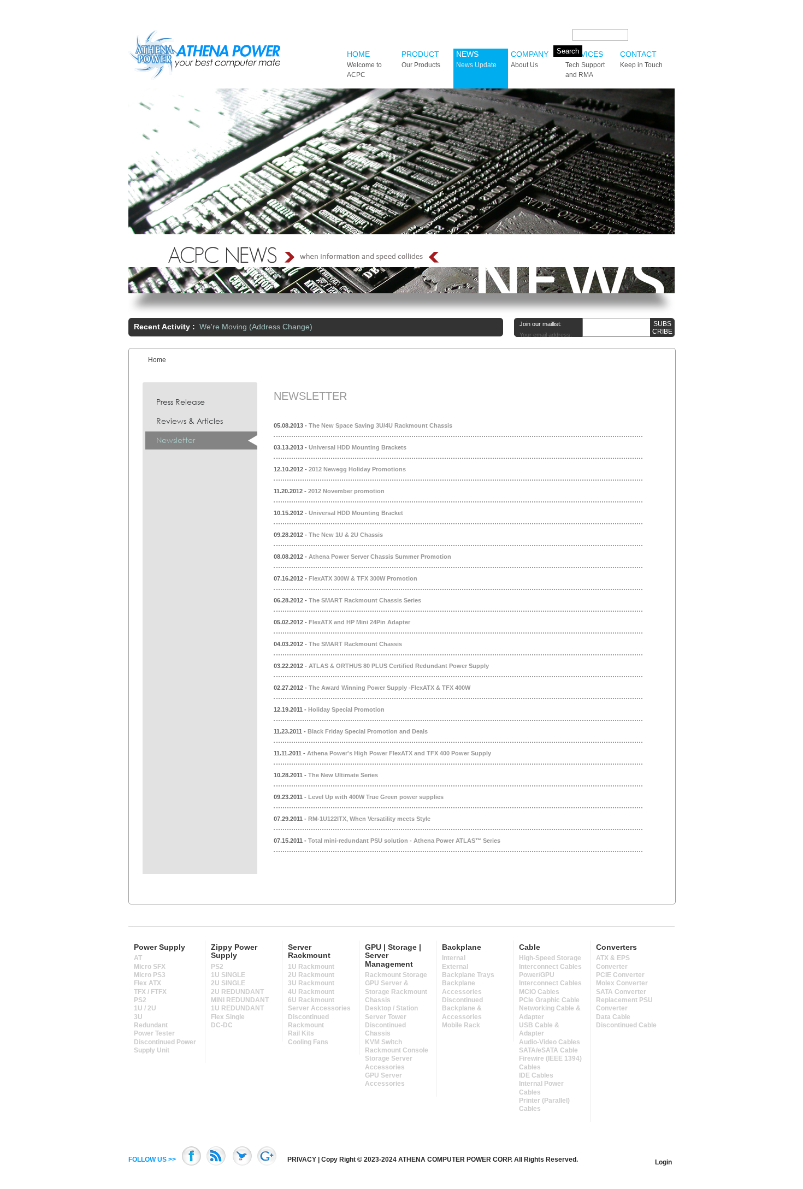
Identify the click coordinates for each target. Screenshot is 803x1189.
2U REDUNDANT (237, 992)
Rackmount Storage (396, 975)
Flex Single (228, 1017)
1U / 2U (145, 1008)
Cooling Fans (308, 1042)
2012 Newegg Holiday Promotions (357, 469)
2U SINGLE (228, 983)
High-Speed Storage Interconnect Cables (550, 962)
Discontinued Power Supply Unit (165, 1046)
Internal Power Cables (541, 1087)
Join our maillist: (540, 324)
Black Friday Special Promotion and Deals (368, 731)
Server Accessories (319, 1008)
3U (138, 1017)
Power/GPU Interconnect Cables (550, 979)
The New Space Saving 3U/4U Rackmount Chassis (380, 425)
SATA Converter (621, 992)
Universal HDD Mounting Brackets (357, 447)
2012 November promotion (346, 491)
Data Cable (613, 1017)
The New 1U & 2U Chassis (346, 534)
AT (138, 958)
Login (663, 1162)
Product (421, 59)
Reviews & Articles (189, 421)
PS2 (140, 1000)
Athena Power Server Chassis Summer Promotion (380, 556)
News (476, 59)
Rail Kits (301, 1033)
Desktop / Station (391, 1008)
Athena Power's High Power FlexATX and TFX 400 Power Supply (399, 753)
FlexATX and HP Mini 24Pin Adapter (359, 622)
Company (529, 59)
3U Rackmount (311, 983)
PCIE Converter (620, 975)
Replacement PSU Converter (624, 1004)
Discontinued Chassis (385, 1029)
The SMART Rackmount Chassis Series (365, 600)
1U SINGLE (228, 975)
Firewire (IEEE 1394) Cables (550, 1062)
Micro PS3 (150, 975)
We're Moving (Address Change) (255, 326)
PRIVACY (301, 1159)
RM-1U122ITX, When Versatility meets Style (369, 818)
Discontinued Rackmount (308, 1021)
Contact (641, 59)
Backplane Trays (468, 975)
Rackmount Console (396, 1050)
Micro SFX (150, 966)
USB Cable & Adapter (539, 1029)
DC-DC (222, 1025)
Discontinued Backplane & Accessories (462, 1008)
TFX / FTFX (150, 992)
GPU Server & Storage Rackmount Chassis (396, 991)
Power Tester (154, 1033)
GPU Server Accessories (385, 1079)
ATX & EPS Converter (613, 962)
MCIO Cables (539, 992)
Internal (453, 958)
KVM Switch (383, 1042)
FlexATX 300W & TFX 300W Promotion (363, 578)
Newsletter (175, 440)
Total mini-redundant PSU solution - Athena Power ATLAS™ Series (404, 840)
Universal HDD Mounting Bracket (356, 513)
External (455, 966)
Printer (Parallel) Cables (544, 1104)
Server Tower (385, 1017)
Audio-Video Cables (549, 1042)
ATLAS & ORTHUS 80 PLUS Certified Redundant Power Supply (399, 665)
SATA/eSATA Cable (548, 1050)
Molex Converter (622, 983)
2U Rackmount (311, 975)
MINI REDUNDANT (240, 1000)
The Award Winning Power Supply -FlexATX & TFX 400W (389, 687)
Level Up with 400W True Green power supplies (376, 797)
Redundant (151, 1025)
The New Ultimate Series (343, 775)
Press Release (180, 402)
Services (585, 64)
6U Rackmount (311, 1000)
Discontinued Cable (626, 1025)
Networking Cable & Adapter (550, 1012)
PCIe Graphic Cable (549, 1000)
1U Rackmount (311, 966)
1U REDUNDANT (237, 1008)
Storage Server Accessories (388, 1062)
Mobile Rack (461, 1025)
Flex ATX (147, 983)
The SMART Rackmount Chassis (355, 644)
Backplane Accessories (462, 987)
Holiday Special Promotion (346, 709)
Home (364, 64)
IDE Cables (536, 1075)
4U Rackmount (311, 992)
